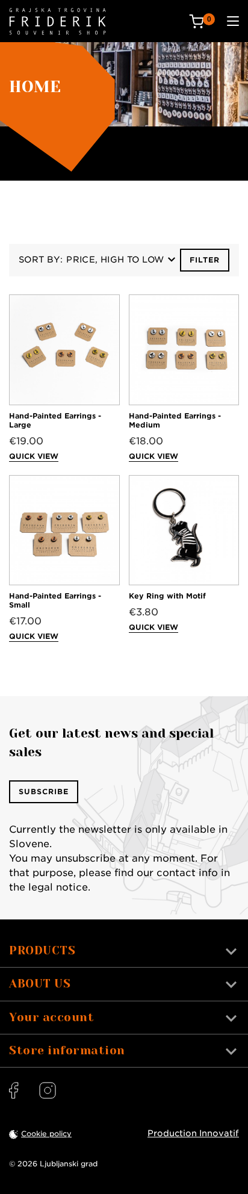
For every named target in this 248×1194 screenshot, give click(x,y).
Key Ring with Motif (167, 595)
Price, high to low (115, 259)
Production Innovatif (193, 1133)
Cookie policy (46, 1133)
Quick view (33, 456)
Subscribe (44, 791)
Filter (205, 259)
